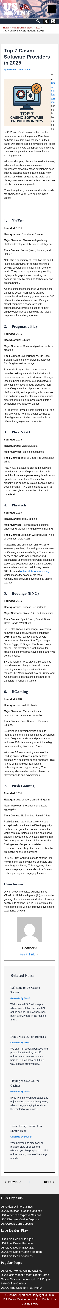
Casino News (30, 1303)
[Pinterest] (53, 21)
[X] (46, 21)
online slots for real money (35, 571)
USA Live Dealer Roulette (17, 1243)
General (14, 998)
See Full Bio (27, 954)
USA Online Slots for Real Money (21, 1287)
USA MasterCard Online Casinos (21, 1210)
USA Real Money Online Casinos (21, 1270)
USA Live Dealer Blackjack (17, 1239)
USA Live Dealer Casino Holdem (21, 1251)
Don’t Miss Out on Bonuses (28, 1036)
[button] (38, 21)
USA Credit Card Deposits (17, 1223)
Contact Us (49, 1299)
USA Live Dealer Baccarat (17, 1247)
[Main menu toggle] (52, 9)
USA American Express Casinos (21, 1215)
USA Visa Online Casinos (17, 1206)
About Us (34, 1299)
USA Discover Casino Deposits (20, 1219)
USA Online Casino (14, 1299)
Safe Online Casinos (14, 1283)
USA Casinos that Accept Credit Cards (25, 1275)
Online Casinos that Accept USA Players (26, 1279)
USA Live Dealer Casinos (17, 1256)
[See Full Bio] (37, 954)
